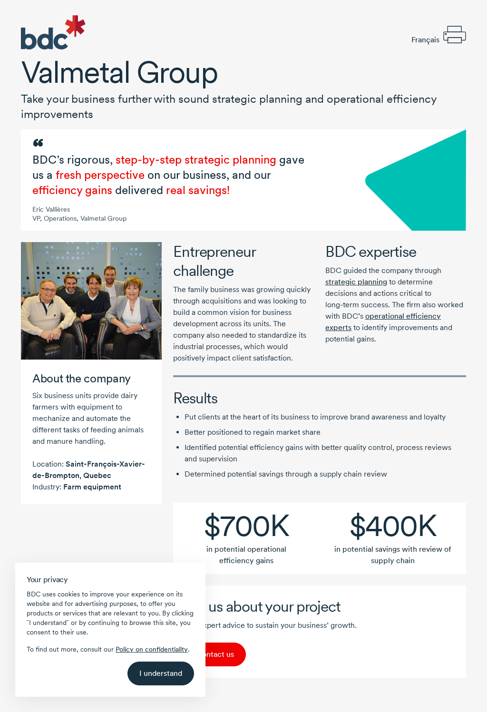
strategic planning (356, 281)
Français (425, 39)
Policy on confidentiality (152, 649)
